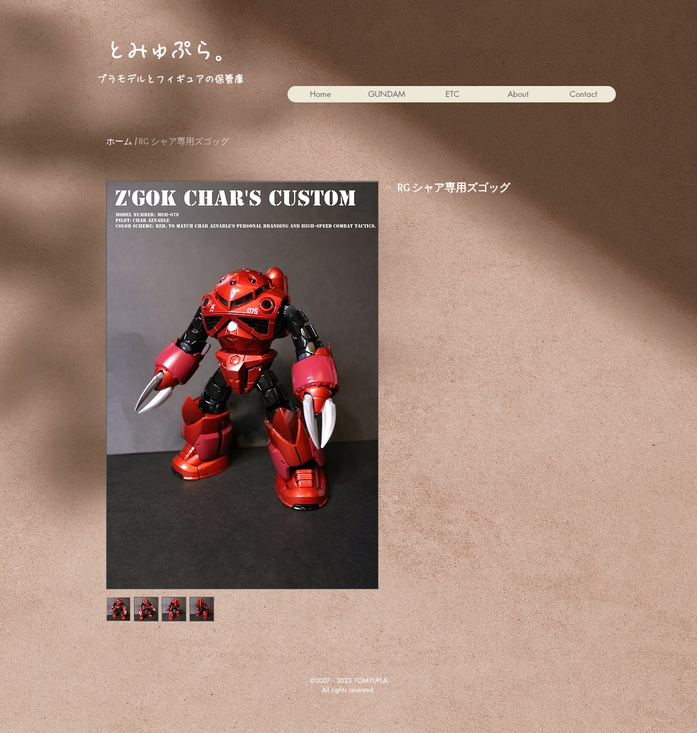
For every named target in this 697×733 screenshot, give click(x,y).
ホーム (119, 141)
